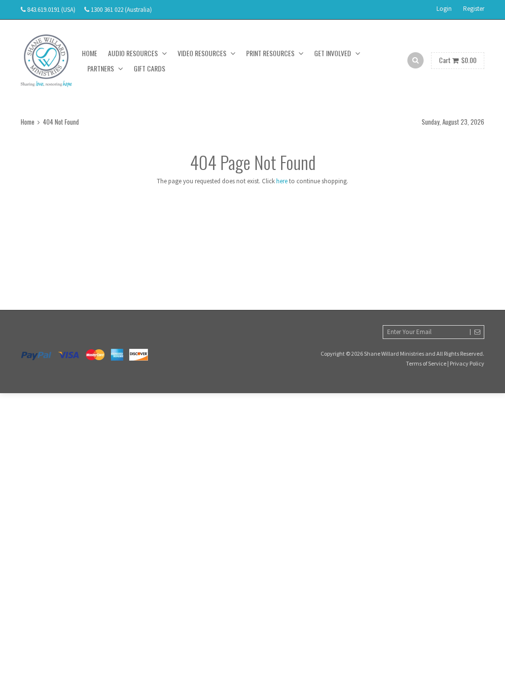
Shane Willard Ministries (394, 353)
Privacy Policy (467, 363)
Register (473, 8)
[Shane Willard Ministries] (46, 60)
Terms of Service (426, 363)
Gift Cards (149, 68)
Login (444, 8)
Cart (457, 60)
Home (89, 53)
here (282, 181)
